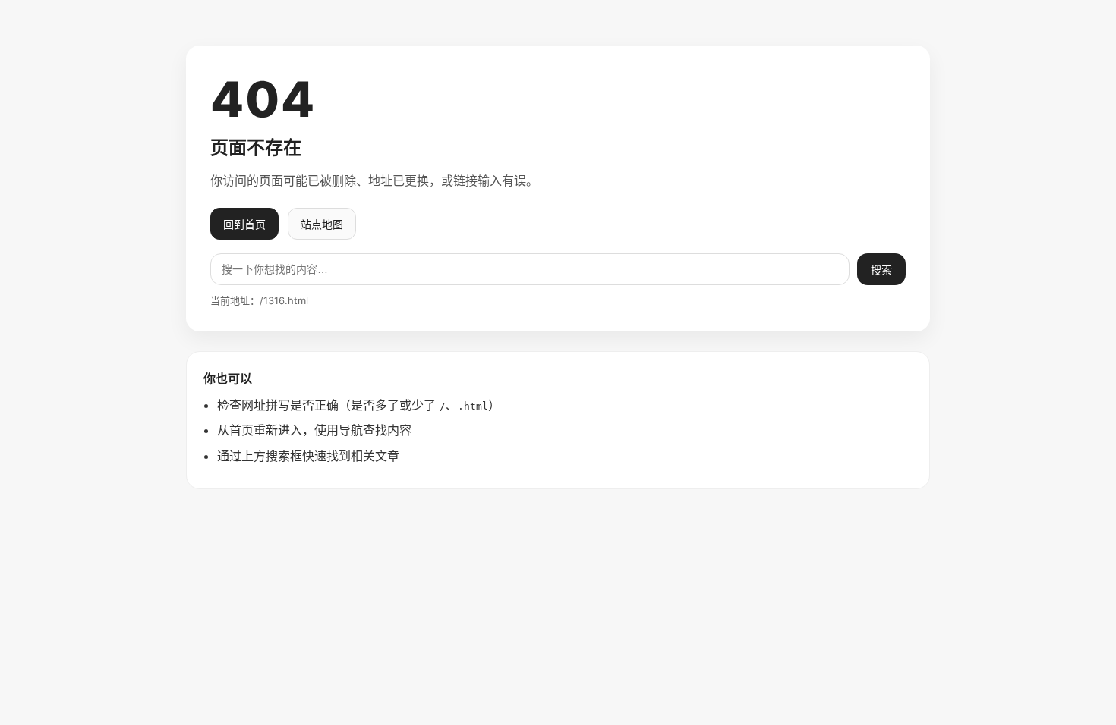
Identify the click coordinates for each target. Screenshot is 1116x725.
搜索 (881, 270)
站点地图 (322, 224)
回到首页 (244, 224)
